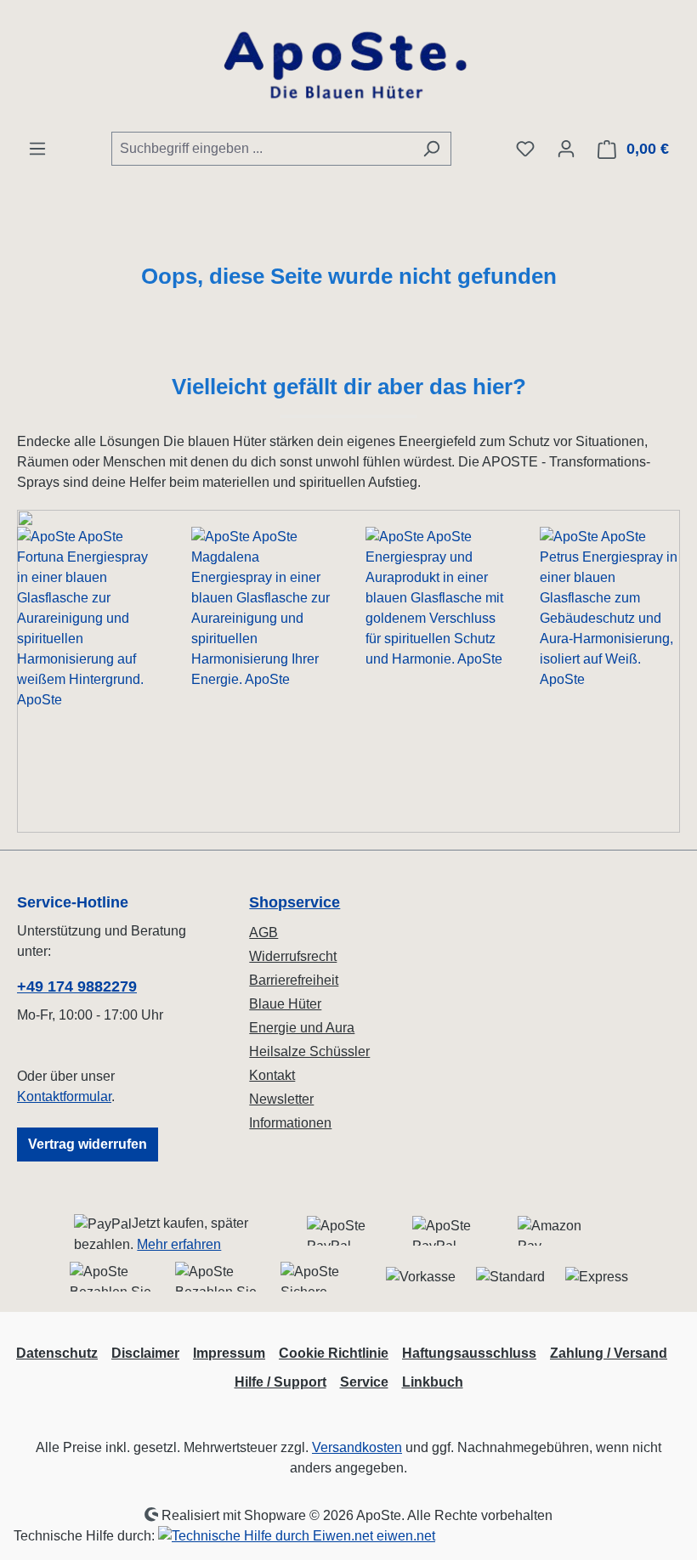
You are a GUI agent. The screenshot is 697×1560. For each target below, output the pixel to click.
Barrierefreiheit (293, 980)
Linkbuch (432, 1382)
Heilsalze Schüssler (309, 1051)
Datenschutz (57, 1353)
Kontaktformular (64, 1096)
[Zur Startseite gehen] (348, 65)
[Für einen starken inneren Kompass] (87, 671)
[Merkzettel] (525, 149)
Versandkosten (357, 1447)
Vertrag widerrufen (87, 1144)
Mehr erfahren (179, 1244)
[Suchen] (431, 149)
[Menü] (37, 149)
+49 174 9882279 (77, 986)
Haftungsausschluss (469, 1353)
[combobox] (261, 149)
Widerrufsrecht (293, 956)
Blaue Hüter (285, 1004)
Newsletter (281, 1099)
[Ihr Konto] (566, 149)
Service (364, 1382)
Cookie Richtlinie (333, 1353)
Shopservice (294, 902)
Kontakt (272, 1075)
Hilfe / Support (280, 1382)
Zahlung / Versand (608, 1353)
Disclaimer (145, 1353)
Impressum (229, 1353)
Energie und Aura (301, 1027)
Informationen (290, 1123)
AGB (263, 932)
